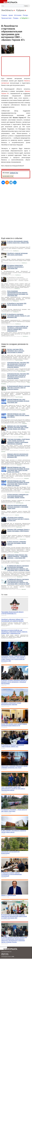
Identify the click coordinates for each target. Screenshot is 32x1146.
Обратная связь (4, 953)
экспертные (5, 83)
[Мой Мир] (15, 182)
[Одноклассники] (7, 182)
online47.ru (6, 54)
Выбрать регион (4, 954)
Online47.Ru (14, 173)
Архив (11, 15)
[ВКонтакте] (3, 182)
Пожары (15, 18)
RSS (13, 956)
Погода (25, 15)
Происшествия (6, 18)
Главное (4, 15)
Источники (17, 15)
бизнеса (27, 81)
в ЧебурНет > (24, 18)
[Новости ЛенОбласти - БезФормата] (9, 2)
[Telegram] (11, 182)
